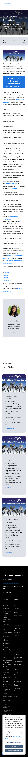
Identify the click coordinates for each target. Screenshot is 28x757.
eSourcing (8, 219)
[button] (25, 754)
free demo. (14, 188)
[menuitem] (7, 603)
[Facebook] (13, 592)
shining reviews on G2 (12, 183)
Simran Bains (6, 16)
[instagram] (7, 592)
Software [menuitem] (5, 599)
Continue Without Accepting (14, 750)
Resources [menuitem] (6, 654)
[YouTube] (10, 592)
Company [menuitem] (16, 654)
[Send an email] (14, 332)
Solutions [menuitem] (16, 599)
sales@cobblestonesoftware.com (11, 583)
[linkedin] (4, 592)
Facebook (6, 277)
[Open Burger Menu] (24, 3)
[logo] (13, 575)
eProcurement (14, 216)
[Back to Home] (7, 3)
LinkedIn (6, 272)
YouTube (6, 280)
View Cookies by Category (14, 742)
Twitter (6, 275)
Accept (14, 746)
